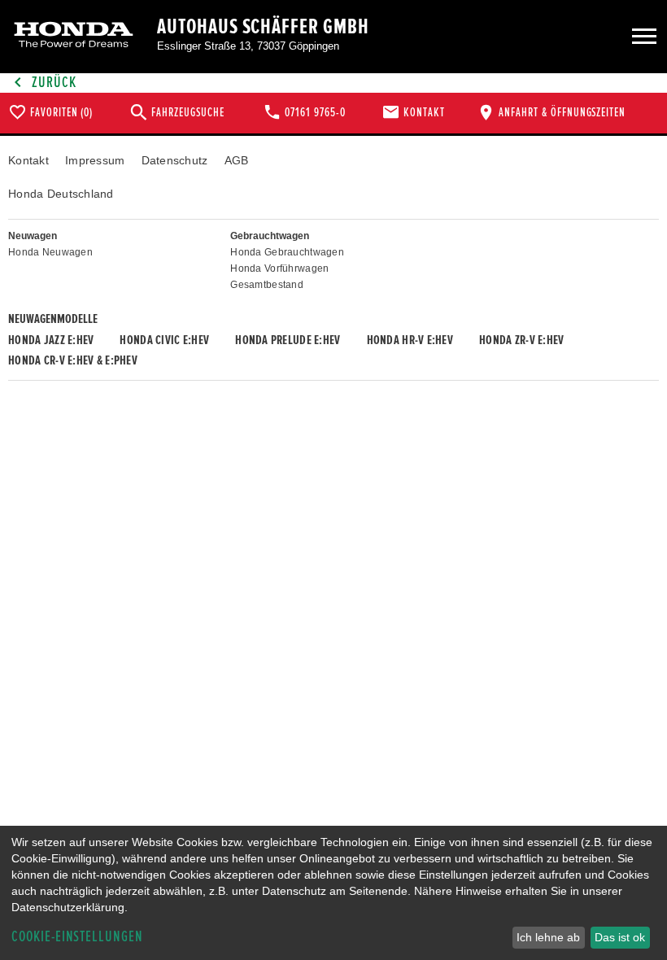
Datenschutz (175, 160)
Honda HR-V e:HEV (410, 340)
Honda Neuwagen (50, 252)
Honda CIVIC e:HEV (164, 340)
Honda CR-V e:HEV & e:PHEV (72, 360)
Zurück (52, 82)
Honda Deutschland (61, 193)
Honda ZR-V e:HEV (521, 340)
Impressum (95, 160)
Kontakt (28, 160)
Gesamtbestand (266, 284)
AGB (237, 160)
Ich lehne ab (548, 937)
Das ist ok (620, 937)
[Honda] (74, 36)
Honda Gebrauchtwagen (287, 252)
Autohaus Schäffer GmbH (263, 26)
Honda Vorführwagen (279, 268)
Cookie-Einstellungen (77, 937)
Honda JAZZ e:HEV (51, 340)
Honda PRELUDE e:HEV (287, 340)
